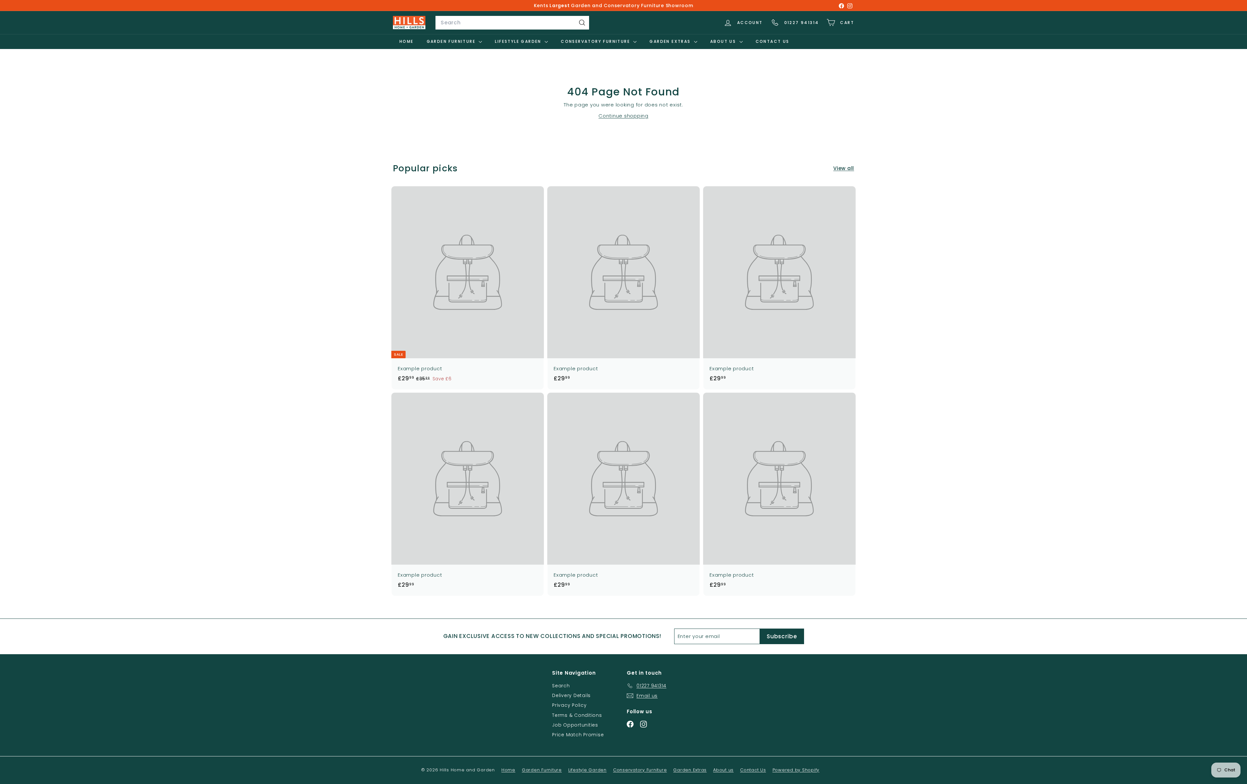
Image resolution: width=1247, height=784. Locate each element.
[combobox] (512, 23)
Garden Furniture (452, 41)
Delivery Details (571, 695)
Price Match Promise (578, 734)
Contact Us (772, 41)
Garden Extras (670, 41)
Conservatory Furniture (596, 41)
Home (406, 41)
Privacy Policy (569, 705)
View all (843, 168)
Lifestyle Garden (519, 41)
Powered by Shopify (796, 770)
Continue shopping (623, 115)
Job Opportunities (575, 725)
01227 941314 (801, 22)
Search (561, 685)
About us (724, 41)
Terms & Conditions (577, 715)
